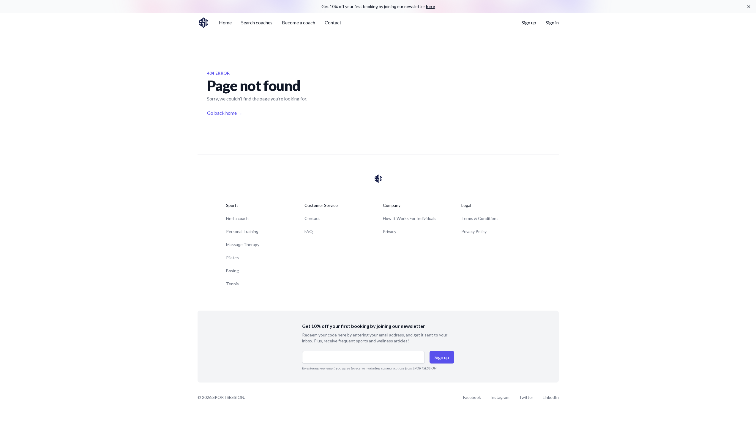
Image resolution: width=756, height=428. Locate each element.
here (430, 6)
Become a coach (298, 22)
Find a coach (237, 218)
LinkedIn (551, 397)
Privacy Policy (474, 231)
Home (225, 22)
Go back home (224, 113)
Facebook (472, 397)
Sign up (529, 22)
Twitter (526, 397)
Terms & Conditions (479, 218)
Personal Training (242, 231)
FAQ (308, 231)
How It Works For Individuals (409, 218)
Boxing (232, 270)
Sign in (552, 22)
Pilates (232, 257)
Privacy (389, 231)
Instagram (499, 397)
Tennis (232, 283)
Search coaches (256, 22)
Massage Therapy (242, 244)
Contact (333, 22)
